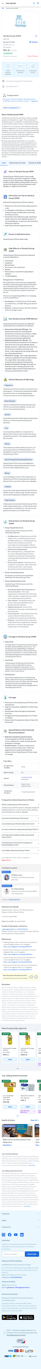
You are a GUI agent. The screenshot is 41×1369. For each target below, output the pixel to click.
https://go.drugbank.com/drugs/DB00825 (17, 954)
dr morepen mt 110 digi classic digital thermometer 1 (18, 1173)
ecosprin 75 (11, 1159)
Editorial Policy (14, 900)
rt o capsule (30, 1159)
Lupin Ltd (6, 39)
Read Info (35, 42)
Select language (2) (10, 108)
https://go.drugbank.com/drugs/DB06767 (17, 969)
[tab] (20, 1213)
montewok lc (23, 1161)
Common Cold (26, 777)
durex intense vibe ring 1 (22, 1204)
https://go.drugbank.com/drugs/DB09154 (17, 962)
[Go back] (3, 3)
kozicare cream (7, 1165)
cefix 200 (16, 1165)
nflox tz (31, 1161)
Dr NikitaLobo (16, 875)
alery (22, 1163)
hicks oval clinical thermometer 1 (17, 1184)
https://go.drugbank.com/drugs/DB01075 (17, 947)
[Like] (31, 977)
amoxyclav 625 (20, 1159)
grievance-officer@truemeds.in (18, 1287)
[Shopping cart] (38, 3)
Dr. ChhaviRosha (17, 889)
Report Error (6, 860)
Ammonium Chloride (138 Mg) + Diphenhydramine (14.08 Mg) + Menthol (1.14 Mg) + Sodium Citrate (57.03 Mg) (19, 100)
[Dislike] (36, 977)
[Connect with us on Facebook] (9, 1234)
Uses (4, 163)
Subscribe (31, 1254)
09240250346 (23, 929)
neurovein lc (29, 1163)
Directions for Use (17, 163)
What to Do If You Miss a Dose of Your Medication (17, 1141)
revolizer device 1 (14, 1189)
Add (10, 1059)
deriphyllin (23, 1165)
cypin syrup (16, 1163)
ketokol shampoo (13, 1161)
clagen (9, 1163)
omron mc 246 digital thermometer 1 (24, 1191)
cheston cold (26, 1156)
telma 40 (5, 1156)
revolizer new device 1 (15, 1206)
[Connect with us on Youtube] (15, 1234)
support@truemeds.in (9, 929)
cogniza (18, 1156)
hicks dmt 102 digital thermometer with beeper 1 (18, 1197)
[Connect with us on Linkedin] (22, 1234)
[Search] (34, 3)
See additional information (16, 1335)
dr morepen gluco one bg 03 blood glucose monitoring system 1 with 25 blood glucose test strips (20, 1182)
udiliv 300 (11, 1156)
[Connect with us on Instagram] (3, 1234)
